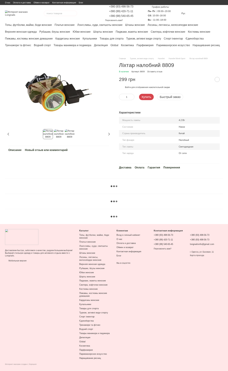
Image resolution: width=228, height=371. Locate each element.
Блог (81, 2)
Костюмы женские (199, 31)
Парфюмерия (145, 45)
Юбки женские (82, 31)
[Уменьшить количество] (121, 97)
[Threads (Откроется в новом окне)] (99, 13)
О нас (7, 2)
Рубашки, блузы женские (54, 31)
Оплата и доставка (22, 2)
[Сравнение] (194, 13)
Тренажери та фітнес (18, 45)
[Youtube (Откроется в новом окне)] (95, 13)
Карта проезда (197, 255)
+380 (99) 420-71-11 (121, 11)
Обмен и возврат (42, 2)
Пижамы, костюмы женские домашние (29, 38)
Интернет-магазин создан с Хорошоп (21, 364)
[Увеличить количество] (132, 97)
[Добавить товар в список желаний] (217, 79)
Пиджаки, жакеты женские (132, 31)
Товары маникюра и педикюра (72, 45)
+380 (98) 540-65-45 (121, 16)
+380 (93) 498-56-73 (121, 6)
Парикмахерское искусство (173, 45)
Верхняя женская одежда (21, 31)
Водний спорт (42, 45)
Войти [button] (128, 87)
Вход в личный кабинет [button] (128, 235)
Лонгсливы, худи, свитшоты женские (100, 24)
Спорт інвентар (173, 38)
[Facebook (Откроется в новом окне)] (91, 13)
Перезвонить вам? (114, 20)
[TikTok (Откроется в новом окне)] (87, 13)
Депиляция (101, 45)
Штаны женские (135, 24)
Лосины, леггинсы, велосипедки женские (173, 24)
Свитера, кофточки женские (168, 31)
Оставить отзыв (154, 71)
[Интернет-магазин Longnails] (21, 237)
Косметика (127, 45)
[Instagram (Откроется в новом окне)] (83, 13)
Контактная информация (64, 2)
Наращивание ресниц (206, 45)
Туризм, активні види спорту (143, 38)
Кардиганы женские (67, 38)
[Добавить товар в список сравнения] (208, 79)
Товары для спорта (112, 38)
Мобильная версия (17, 261)
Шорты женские (103, 31)
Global (114, 45)
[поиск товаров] (74, 13)
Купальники (90, 38)
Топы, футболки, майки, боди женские (28, 24)
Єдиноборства (195, 38)
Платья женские (65, 24)
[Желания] (203, 13)
